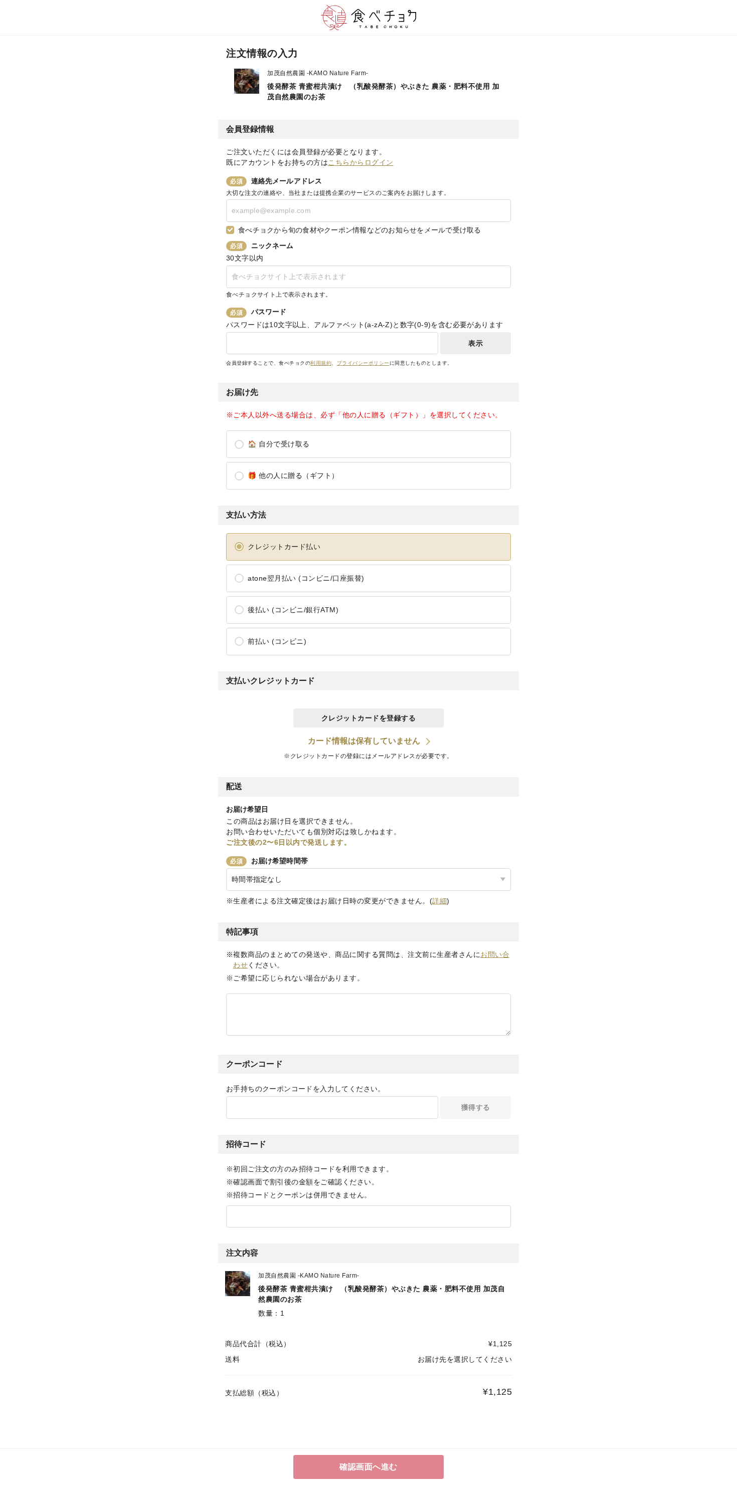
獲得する (475, 1107)
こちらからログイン (361, 162)
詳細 (439, 901)
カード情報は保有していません (364, 740)
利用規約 (320, 363)
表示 (475, 343)
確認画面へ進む (368, 1466)
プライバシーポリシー (363, 363)
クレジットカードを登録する (368, 718)
